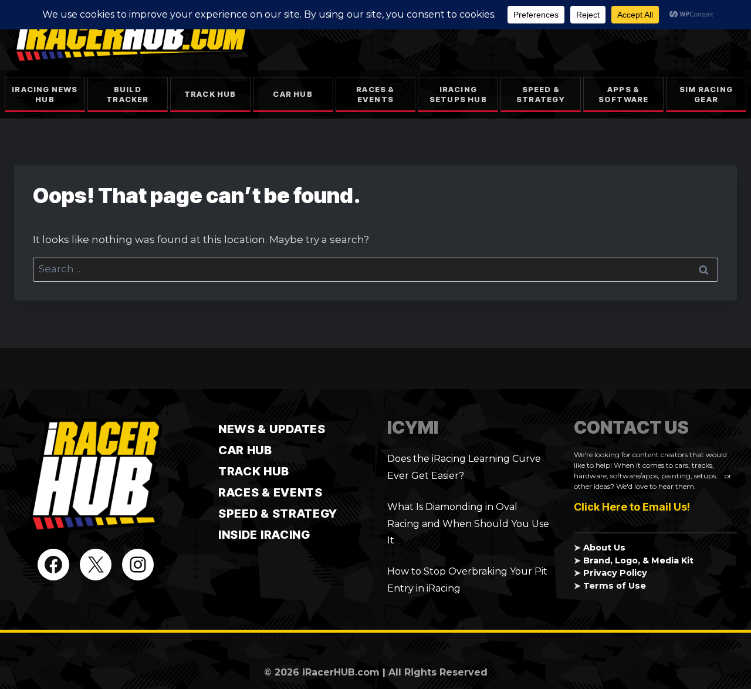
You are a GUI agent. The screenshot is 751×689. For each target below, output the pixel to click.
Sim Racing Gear (706, 94)
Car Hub (292, 94)
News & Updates (272, 429)
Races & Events (375, 94)
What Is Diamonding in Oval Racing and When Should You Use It (468, 523)
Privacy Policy (615, 573)
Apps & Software (623, 94)
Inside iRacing (264, 535)
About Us (604, 547)
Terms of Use (614, 585)
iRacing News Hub (44, 94)
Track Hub (210, 94)
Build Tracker (127, 94)
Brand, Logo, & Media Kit (638, 560)
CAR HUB (245, 450)
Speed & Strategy (541, 94)
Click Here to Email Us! (632, 507)
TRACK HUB (253, 471)
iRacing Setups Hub (458, 94)
